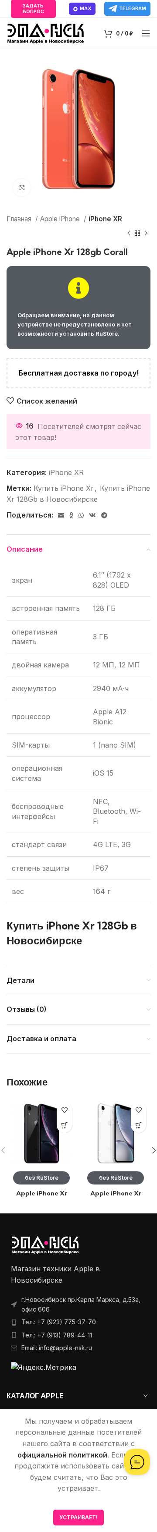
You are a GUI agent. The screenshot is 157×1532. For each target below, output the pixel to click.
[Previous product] (128, 233)
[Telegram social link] (104, 515)
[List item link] (78, 1322)
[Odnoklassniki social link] (71, 515)
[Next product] (146, 233)
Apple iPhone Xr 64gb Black (41, 1197)
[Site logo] (46, 32)
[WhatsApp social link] (81, 515)
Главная (20, 219)
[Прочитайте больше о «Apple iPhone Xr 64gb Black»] (64, 1125)
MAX (85, 8)
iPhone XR (105, 219)
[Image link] (45, 1244)
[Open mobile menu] (146, 33)
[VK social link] (92, 515)
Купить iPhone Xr (64, 488)
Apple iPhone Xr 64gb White (115, 1197)
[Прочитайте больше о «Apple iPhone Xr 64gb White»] (138, 1125)
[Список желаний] (64, 1109)
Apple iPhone (61, 219)
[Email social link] (61, 515)
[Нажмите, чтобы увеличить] (22, 187)
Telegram (132, 8)
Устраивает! (78, 1517)
